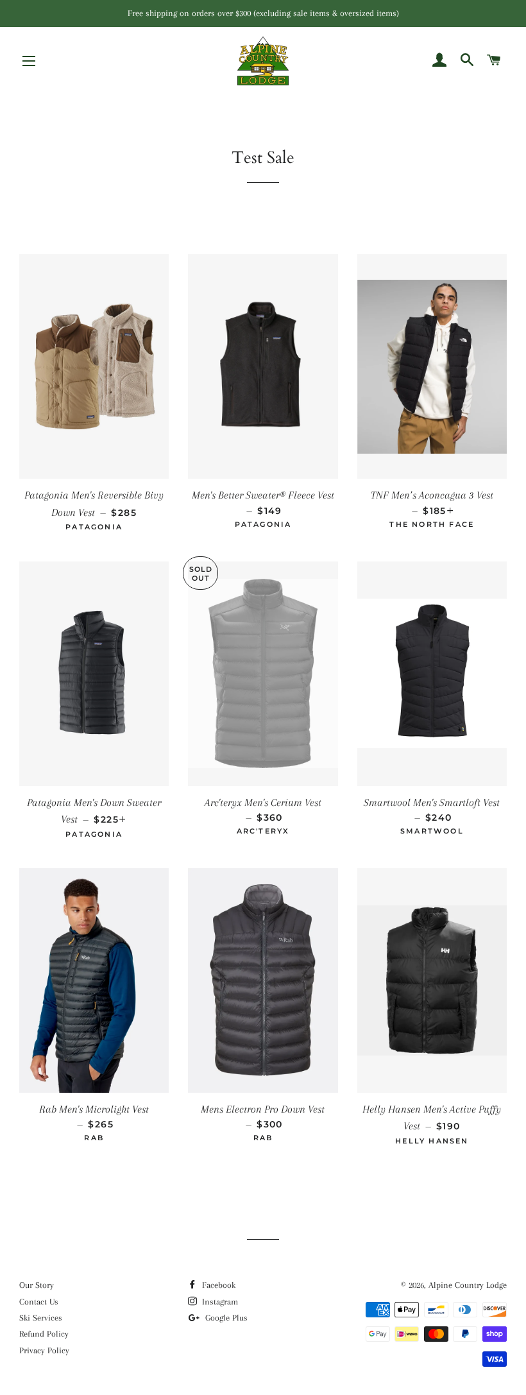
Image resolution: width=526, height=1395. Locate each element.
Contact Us (38, 1301)
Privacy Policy (44, 1350)
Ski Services (40, 1317)
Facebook (217, 1285)
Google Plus (225, 1317)
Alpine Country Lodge (467, 1285)
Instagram (218, 1301)
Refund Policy (44, 1334)
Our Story (36, 1285)
